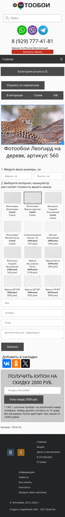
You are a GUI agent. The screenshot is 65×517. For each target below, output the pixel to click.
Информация (26, 472)
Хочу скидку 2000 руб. (24, 399)
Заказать (12, 346)
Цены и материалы (48, 452)
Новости (24, 477)
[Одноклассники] (16, 363)
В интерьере (15, 95)
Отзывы (41, 462)
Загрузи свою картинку (32, 492)
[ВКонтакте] (6, 363)
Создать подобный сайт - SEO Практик (32, 509)
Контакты (24, 487)
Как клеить (25, 482)
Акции (40, 446)
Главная (7, 59)
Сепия (38, 95)
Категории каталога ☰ (32, 71)
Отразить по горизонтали (23, 85)
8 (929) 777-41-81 (32, 41)
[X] (25, 363)
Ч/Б (55, 95)
